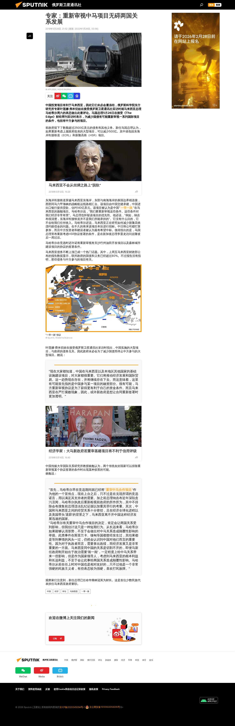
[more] (136, 191)
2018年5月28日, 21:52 (56, 28)
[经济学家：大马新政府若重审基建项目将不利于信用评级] (93, 426)
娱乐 (151, 659)
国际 (82, 659)
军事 (130, 659)
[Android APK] (209, 700)
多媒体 (108, 659)
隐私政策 (93, 689)
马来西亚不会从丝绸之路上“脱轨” (75, 185)
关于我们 (19, 689)
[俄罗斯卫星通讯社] (33, 8)
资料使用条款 (35, 689)
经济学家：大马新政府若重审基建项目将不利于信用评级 (93, 451)
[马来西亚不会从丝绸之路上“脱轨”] (93, 160)
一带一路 (126, 208)
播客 (116, 659)
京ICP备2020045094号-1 (72, 707)
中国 (49, 591)
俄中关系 (91, 659)
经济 (57, 591)
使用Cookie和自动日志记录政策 (69, 689)
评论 (64, 591)
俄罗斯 (74, 659)
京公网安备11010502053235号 (104, 707)
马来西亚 (74, 591)
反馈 (47, 689)
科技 (137, 659)
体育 (144, 659)
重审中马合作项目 (119, 490)
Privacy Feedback (111, 689)
